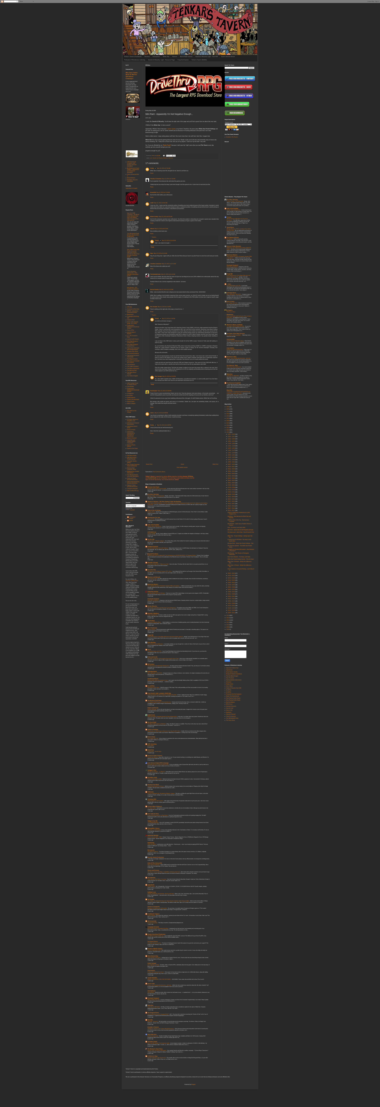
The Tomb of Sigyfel (132, 376)
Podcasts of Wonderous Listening (134, 60)
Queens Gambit (151, 533)
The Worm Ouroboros (153, 851)
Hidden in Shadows (153, 729)
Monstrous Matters (153, 584)
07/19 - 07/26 (231, 487)
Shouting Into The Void (154, 517)
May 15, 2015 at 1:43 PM (164, 306)
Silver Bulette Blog (153, 956)
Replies (154, 237)
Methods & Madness (153, 613)
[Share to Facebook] (173, 156)
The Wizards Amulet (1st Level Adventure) (133, 475)
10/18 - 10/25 (231, 457)
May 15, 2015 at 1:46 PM (168, 318)
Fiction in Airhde (151, 915)
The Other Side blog (153, 494)
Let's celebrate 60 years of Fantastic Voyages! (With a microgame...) (164, 585)
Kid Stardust (230, 239)
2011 (227, 622)
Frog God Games (183, 60)
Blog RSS (229, 390)
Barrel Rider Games (186, 56)
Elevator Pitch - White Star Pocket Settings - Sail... (241, 543)
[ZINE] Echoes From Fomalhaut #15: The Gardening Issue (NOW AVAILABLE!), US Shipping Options (172, 555)
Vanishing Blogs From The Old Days (156, 593)
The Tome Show (230, 720)
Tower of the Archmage (154, 510)
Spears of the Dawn (132, 448)
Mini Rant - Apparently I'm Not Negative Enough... (241, 529)
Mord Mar (150, 1020)
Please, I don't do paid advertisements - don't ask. (160, 985)
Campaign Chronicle (153, 927)
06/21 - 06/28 (231, 496)
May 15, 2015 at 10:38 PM (164, 425)
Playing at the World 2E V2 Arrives (156, 786)
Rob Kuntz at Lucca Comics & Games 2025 (158, 764)
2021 (227, 418)
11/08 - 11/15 (231, 450)
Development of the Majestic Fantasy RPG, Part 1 (160, 571)
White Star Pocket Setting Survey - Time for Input (241, 559)
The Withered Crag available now (156, 935)
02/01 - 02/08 (231, 603)
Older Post (215, 464)
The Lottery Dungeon (133, 366)
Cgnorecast (229, 670)
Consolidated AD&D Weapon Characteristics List (159, 702)
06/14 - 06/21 (231, 499)
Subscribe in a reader (131, 188)
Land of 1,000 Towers (133, 339)
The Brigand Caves (132, 359)
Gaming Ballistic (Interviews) (233, 680)
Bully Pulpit (167, 145)
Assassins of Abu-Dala (133, 309)
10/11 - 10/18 (231, 459)
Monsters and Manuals (154, 577)
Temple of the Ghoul (132, 351)
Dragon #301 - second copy (154, 751)
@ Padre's (230, 310)
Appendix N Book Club (232, 668)
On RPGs (228, 690)
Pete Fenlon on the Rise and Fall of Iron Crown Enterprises (162, 607)
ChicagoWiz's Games (154, 828)
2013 (227, 617)
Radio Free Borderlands (232, 696)
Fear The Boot (230, 678)
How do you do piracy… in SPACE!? (156, 771)
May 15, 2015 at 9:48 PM (161, 413)
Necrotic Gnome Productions (156, 857)
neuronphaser (151, 991)
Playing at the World (153, 784)
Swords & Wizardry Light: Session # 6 (157, 1057)
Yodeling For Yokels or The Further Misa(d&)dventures (161, 1028)
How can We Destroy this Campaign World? (158, 1014)
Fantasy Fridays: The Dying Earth (156, 495)
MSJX (149, 649)
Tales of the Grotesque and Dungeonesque (133, 348)
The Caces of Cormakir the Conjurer (133, 361)
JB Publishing (151, 877)
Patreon (174, 56)
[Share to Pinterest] (175, 156)
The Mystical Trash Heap (154, 700)
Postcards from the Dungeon (233, 694)
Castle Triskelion (152, 977)
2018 (227, 425)
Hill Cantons (151, 664)
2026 (227, 406)
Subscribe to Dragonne (153, 600)
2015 (227, 432)
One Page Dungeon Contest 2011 (132, 341)
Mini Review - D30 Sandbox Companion (133, 288)
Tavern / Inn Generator (133, 399)
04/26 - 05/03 (231, 575)
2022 (227, 416)
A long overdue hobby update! (155, 779)
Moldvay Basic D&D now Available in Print (158, 680)
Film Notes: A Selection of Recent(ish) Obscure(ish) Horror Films (163, 658)
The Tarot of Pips (152, 808)
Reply (151, 173)
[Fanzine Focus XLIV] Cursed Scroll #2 (157, 488)
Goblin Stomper (152, 963)
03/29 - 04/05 (231, 585)
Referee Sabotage (152, 709)
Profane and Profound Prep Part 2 (156, 972)
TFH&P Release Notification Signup (235, 340)
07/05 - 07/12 (231, 492)
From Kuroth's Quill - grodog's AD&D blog (159, 693)
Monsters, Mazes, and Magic (235, 324)
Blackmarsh (130, 314)
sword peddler (231, 339)
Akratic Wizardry (152, 606)
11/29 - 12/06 (231, 443)
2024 (227, 411)
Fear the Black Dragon (232, 676)
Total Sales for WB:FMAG (154, 1006)
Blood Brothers (131, 178)
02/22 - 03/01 (231, 596)
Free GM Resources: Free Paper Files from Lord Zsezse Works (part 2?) (165, 636)
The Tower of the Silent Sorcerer (236, 333)
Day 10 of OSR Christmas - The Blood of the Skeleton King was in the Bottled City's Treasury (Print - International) (133, 216)
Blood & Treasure (132, 438)
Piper (151, 253)
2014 (227, 615)
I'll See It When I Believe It (155, 806)
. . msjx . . (229, 284)
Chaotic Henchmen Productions (156, 934)
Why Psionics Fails (152, 578)
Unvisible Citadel (152, 1041)
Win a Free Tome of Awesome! (234, 367)
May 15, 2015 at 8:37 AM (161, 228)
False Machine (152, 642)
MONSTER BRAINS (153, 835)
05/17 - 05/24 (231, 508)
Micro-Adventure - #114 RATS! (155, 673)
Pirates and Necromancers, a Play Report (158, 815)
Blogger (193, 1084)
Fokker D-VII (151, 519)
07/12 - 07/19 (231, 489)
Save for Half (229, 708)
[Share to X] (171, 156)
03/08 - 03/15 (231, 591)
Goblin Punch (151, 715)
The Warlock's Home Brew (155, 1049)
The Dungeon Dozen (153, 1012)
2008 (227, 629)
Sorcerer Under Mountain (234, 246)
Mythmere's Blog (231, 356)
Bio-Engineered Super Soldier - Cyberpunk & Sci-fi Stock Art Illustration (133, 170)
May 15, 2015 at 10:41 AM (169, 263)
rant (151, 158)
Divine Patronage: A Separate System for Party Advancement (162, 716)
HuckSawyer (153, 390)
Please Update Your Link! (154, 999)
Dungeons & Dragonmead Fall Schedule (157, 908)
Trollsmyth (150, 792)
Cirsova (229, 217)
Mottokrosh (230, 314)
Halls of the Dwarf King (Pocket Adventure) (133, 482)
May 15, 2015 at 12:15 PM (166, 289)
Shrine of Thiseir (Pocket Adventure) (132, 479)
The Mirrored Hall (132, 370)
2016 (227, 430)
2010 (227, 624)
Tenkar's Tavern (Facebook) (133, 56)
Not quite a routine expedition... (234, 335)
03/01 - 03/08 (231, 594)
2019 (227, 423)
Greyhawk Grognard (153, 599)
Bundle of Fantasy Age (153, 1036)
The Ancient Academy (133, 353)
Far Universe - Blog (232, 365)
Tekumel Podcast (230, 714)
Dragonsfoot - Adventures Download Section (133, 327)
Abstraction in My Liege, (153, 687)
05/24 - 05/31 (231, 506)
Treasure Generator (132, 488)
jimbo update (151, 745)
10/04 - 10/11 (231, 462)
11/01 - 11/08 (231, 452)
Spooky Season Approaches (155, 526)
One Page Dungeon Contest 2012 (132, 345)
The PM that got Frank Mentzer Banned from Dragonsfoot (133, 235)
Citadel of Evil (131, 320)
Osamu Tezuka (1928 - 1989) (155, 837)
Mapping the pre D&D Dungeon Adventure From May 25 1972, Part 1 (164, 731)
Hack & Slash (151, 737)
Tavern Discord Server (228, 56)
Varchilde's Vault (152, 777)
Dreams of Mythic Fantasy (155, 948)
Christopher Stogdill (132, 517)
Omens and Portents (153, 870)
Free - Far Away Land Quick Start (236, 527)
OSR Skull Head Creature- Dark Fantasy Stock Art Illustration (131, 164)
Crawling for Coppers (154, 914)
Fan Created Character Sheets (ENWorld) (133, 465)
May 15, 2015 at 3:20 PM (169, 376)
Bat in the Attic (152, 570)
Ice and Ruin (151, 686)
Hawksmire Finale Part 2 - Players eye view (158, 564)
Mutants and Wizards (153, 757)
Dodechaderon (131, 397)
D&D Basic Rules (131, 455)
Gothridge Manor (152, 671)
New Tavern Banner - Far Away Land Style (239, 557)
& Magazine (130, 393)
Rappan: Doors (151, 511)
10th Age (129, 307)
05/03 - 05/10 (231, 573)
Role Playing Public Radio (233, 698)
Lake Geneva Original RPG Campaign (158, 763)
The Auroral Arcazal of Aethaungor (133, 356)
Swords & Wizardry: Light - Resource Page (161, 60)
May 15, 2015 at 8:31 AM (165, 216)
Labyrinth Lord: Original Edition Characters (131, 441)
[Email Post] (164, 155)
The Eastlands (131, 364)
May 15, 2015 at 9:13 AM (160, 253)
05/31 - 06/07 (231, 503)
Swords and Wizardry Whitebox (160, 158)
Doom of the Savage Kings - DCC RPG (132, 322)
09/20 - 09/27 (231, 466)
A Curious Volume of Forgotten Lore (132, 420)
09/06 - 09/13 (231, 471)
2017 (227, 427)
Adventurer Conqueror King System (133, 423)
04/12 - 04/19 (231, 580)
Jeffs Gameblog (152, 744)
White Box (150, 1005)
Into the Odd (151, 539)
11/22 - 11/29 (231, 446)
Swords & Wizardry (132, 580)
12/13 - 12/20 (231, 439)
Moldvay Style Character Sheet (131, 468)
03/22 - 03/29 (231, 587)
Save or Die (229, 710)
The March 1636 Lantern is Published (157, 723)
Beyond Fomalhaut (153, 554)
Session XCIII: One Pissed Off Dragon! (157, 1050)
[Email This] (167, 156)
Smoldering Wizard (153, 678)
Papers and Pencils (153, 708)
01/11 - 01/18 (231, 610)
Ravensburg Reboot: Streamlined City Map (158, 928)
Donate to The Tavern (232, 137)
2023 (227, 413)
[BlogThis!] (169, 156)
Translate (132, 510)
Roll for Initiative (230, 702)
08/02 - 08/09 (231, 483)
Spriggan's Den (152, 770)
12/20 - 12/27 (231, 436)
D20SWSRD (130, 386)
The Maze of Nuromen (133, 368)
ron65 (151, 203)
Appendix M (151, 885)
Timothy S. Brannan (155, 178)
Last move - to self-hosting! (154, 829)
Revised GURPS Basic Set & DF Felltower (158, 548)
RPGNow (190, 476)
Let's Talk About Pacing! (153, 964)
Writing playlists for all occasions (155, 800)
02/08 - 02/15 (231, 601)
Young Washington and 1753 (155, 651)
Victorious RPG (152, 799)
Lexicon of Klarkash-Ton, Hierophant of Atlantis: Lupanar (161, 793)
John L (152, 413)
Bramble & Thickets (153, 1027)
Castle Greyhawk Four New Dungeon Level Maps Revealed (162, 694)
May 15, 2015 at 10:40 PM (169, 240)
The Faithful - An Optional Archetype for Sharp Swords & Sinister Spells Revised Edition (169, 900)
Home (182, 464)
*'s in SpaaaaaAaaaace (153, 822)
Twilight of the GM (152, 821)
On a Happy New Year (153, 738)
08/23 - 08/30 (231, 476)
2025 (227, 409)
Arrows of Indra (131, 429)
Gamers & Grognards (154, 906)
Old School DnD (152, 921)
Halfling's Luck (152, 892)
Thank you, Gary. (231, 311)
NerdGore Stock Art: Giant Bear (132, 180)
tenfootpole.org (152, 532)
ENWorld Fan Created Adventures (133, 472)
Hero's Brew (229, 686)
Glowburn (228, 682)
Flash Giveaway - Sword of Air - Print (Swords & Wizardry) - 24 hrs (133, 273)
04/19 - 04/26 (231, 578)
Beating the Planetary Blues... (155, 622)
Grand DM (153, 192)
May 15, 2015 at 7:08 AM (163, 168)
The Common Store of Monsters (155, 644)
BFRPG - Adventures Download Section (132, 311)
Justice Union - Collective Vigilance (156, 540)
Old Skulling (151, 899)
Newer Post (149, 464)
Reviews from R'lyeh (153, 487)
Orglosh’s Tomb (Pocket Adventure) (132, 485)
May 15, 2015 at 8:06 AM (160, 203)
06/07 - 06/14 (231, 501)
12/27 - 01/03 (231, 434)
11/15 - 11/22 (231, 448)
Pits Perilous (151, 620)
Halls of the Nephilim (153, 525)
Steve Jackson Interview (154, 864)
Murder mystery (152, 629)
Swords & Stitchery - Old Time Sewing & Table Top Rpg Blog (164, 501)
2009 (227, 627)
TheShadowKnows (155, 274)
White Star (166, 56)
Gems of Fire (130, 330)
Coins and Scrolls (152, 657)
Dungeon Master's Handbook (234, 674)
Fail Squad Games (153, 941)
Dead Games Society (232, 672)
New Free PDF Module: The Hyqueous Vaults (159, 1043)
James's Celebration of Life (154, 950)
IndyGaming (151, 842)
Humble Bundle (152, 478)
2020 (227, 420)
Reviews (147, 56)
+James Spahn (171, 129)
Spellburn (228, 712)
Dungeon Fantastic (153, 546)
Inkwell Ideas (230, 227)
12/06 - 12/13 (231, 441)
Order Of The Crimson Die (155, 863)
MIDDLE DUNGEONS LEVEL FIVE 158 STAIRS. (159, 979)
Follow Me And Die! (153, 591)
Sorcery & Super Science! (155, 755)
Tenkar (152, 168)
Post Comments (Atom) (159, 471)
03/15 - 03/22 (231, 589)
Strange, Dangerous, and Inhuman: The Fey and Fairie (161, 893)
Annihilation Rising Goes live (154, 943)
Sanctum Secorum (231, 706)
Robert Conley (154, 216)
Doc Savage (153, 306)
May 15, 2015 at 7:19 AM (168, 178)
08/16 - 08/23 (231, 478)
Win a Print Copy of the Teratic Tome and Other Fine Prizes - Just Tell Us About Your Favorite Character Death (133, 253)
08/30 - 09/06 (231, 473)
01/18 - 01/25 (231, 608)
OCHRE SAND (151, 886)
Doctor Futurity (154, 289)
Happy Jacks (229, 684)
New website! (151, 992)
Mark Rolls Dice (152, 1034)
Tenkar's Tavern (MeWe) (199, 60)
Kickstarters (156, 56)
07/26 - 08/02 (231, 485)
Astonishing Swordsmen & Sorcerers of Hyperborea (131, 434)
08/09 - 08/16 (231, 480)
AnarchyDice (151, 970)
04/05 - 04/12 (231, 582)
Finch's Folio (151, 983)
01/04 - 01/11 (231, 612)
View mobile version (182, 467)
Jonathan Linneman (155, 263)
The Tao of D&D (152, 722)
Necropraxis (151, 850)
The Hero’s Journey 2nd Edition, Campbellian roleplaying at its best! (164, 871)
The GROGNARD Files (232, 718)
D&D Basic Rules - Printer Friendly (132, 458)
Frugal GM (150, 635)
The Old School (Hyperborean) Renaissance (158, 665)
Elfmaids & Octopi (153, 562)
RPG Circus (229, 704)
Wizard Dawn (130, 401)
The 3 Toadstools (152, 628)
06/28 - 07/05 (231, 494)
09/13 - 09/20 (231, 469)
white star (170, 158)
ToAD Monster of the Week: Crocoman (157, 879)
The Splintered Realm (233, 237)
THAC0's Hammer (231, 716)
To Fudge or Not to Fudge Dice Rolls (236, 326)
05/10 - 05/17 (231, 510)
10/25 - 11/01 (231, 455)
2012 (227, 620)
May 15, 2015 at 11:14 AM (168, 274)
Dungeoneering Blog (153, 922)
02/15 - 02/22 (231, 598)
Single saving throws (153, 614)
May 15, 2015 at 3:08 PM (164, 390)
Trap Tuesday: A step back (154, 957)
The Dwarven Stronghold (234, 383)
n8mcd (152, 228)
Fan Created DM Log (132, 490)
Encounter (130, 395)
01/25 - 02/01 (231, 605)
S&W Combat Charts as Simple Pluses (132, 383)
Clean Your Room (152, 844)
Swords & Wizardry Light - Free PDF (206, 56)
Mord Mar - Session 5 (153, 1021)
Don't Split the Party (153, 813)
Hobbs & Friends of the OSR (233, 688)
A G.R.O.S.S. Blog (152, 1056)
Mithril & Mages (131, 403)
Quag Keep (151, 750)
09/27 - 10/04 (231, 464)
